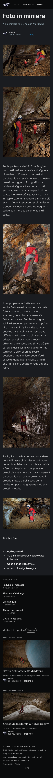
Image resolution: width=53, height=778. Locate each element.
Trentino (29, 35)
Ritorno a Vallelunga (13, 593)
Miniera (12, 538)
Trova (40, 4)
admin (12, 32)
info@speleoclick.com (26, 746)
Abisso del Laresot (13, 610)
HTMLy (17, 764)
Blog (17, 4)
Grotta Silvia (9, 601)
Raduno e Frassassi (13, 584)
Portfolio (28, 4)
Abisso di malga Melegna (21, 568)
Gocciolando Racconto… (21, 563)
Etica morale (8, 750)
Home (26, 768)
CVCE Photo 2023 (12, 618)
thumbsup (24, 760)
